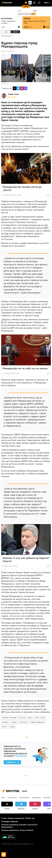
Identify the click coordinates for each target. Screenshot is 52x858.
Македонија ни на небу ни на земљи (25, 368)
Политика (22, 717)
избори (12, 727)
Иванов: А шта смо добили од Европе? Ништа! (26, 559)
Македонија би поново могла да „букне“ (22, 188)
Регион (4, 727)
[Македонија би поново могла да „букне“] (26, 168)
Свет (36, 717)
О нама (4, 818)
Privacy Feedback (26, 830)
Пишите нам (30, 818)
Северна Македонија (37, 722)
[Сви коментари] (3, 854)
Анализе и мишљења (9, 717)
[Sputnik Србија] (7, 4)
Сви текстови (12, 97)
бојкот (43, 717)
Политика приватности (10, 830)
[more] (48, 194)
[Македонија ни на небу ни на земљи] (26, 350)
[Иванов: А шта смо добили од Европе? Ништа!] (26, 539)
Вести (30, 717)
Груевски (5, 722)
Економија (24, 797)
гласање (14, 722)
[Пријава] (34, 2)
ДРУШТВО (36, 797)
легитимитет (23, 722)
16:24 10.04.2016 (7, 51)
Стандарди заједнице (9, 821)
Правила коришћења (16, 818)
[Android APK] (8, 837)
